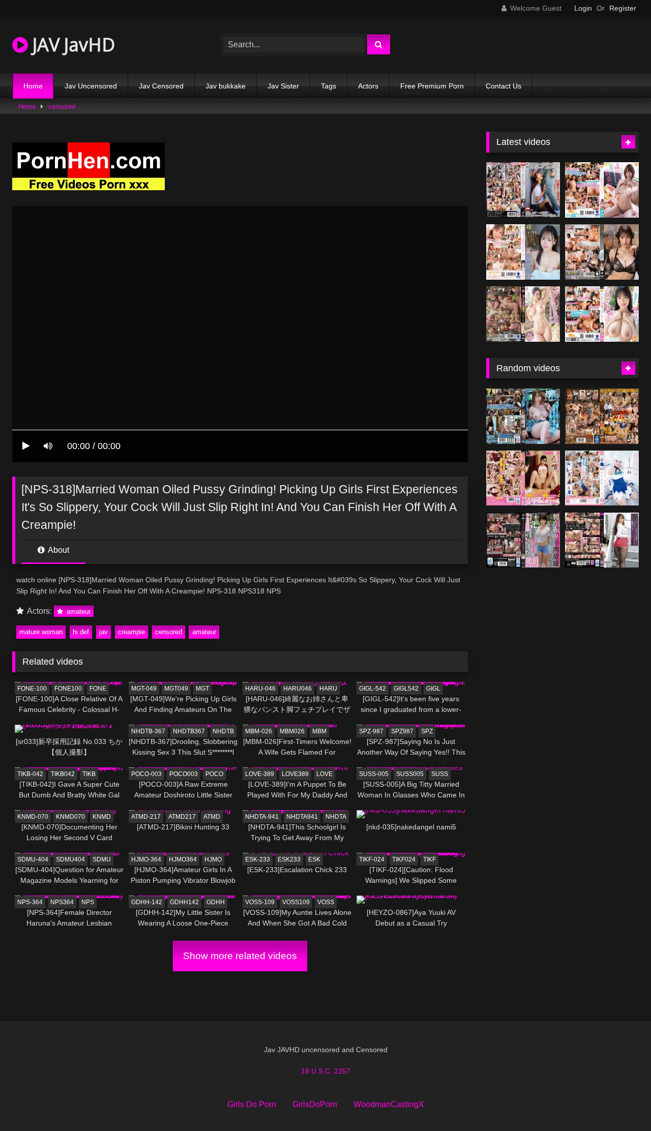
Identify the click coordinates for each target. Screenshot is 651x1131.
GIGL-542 (372, 688)
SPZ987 (402, 731)
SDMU (102, 859)
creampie (131, 632)
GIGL (433, 688)
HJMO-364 (146, 859)
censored (61, 106)
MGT (202, 688)
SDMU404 (70, 859)
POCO (214, 774)
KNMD (102, 816)
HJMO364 (183, 859)
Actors (368, 86)
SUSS (439, 774)
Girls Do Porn (251, 1104)
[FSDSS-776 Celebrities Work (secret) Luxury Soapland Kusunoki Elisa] (602, 252)
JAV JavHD (71, 44)
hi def (81, 632)
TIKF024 (404, 859)
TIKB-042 (30, 774)
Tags (328, 86)
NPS (87, 902)
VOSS (325, 902)
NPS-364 (30, 902)
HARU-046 (260, 688)
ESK (314, 859)
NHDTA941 (302, 816)
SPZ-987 (371, 731)
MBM (319, 731)
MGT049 (176, 688)
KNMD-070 (32, 816)
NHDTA (336, 816)
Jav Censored (161, 86)
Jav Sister (283, 86)
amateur (78, 611)
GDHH (215, 902)
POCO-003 (146, 774)
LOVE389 (295, 774)
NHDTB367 (189, 731)
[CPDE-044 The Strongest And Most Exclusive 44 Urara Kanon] (602, 478)
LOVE (324, 774)
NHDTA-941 (262, 816)
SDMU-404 (32, 859)
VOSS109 (296, 902)
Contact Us (503, 86)
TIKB (89, 774)
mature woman (41, 632)
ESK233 (289, 859)
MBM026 (292, 731)
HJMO (213, 859)
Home (33, 86)
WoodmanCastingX (388, 1104)
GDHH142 (184, 902)
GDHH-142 (146, 902)
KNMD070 (70, 816)
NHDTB (223, 731)
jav (103, 632)
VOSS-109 (260, 902)
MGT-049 (144, 688)
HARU (328, 688)
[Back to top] (619, 1101)
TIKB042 (63, 774)
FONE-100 (32, 688)
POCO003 (183, 774)
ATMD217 (182, 816)
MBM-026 (258, 731)
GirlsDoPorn (314, 1104)
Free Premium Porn (432, 86)
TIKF (429, 859)
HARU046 (297, 688)
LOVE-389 (259, 774)
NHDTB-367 (148, 731)
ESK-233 (257, 859)
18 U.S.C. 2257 (325, 1071)
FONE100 (68, 688)
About (57, 550)
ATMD (211, 816)
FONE (98, 688)
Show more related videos (240, 955)
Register (622, 8)
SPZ (427, 731)
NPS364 (62, 902)
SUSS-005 (374, 774)
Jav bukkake (225, 86)
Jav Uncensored (91, 86)
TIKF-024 (371, 859)
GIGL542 (406, 688)
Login (583, 8)
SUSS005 (410, 774)
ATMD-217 (146, 816)
